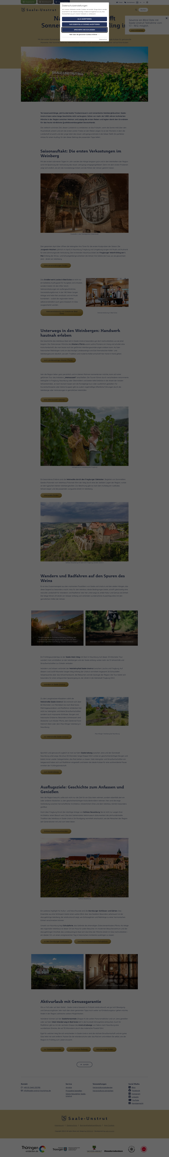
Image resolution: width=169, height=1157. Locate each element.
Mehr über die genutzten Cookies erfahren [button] (83, 34)
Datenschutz (103, 39)
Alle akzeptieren (85, 19)
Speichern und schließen (84, 30)
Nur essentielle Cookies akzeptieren (84, 24)
